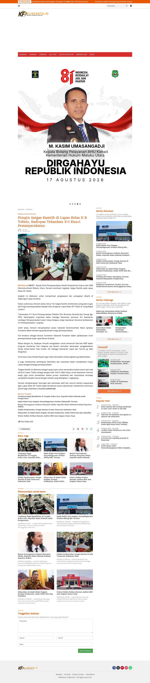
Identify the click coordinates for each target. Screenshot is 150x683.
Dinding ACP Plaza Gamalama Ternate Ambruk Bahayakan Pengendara (112, 278)
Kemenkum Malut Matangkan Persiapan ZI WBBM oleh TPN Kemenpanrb (103, 330)
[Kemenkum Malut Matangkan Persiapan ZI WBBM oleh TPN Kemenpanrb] (104, 321)
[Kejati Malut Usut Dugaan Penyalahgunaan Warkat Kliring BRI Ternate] (55, 444)
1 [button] (70, 204)
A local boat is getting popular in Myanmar (114, 439)
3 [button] (75, 204)
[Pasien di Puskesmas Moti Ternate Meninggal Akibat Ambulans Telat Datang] (103, 383)
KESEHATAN (81, 54)
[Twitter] (118, 668)
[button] (127, 5)
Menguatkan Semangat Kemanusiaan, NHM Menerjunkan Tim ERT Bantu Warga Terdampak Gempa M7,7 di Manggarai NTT (124, 330)
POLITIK (52, 54)
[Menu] (19, 6)
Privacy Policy (78, 674)
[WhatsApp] (130, 668)
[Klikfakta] (33, 14)
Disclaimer (90, 674)
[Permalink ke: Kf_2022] (19, 230)
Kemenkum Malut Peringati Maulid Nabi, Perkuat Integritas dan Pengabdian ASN (94, 2)
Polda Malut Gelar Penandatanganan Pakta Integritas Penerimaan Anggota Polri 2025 (116, 447)
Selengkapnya (113, 292)
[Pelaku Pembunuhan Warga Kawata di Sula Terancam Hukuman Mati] (29, 468)
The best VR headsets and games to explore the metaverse (116, 415)
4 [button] (77, 204)
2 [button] (72, 204)
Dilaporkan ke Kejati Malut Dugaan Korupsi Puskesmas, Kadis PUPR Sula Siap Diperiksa (54, 413)
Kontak (67, 674)
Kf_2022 (25, 230)
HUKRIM (32, 54)
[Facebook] (114, 668)
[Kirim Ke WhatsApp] (91, 429)
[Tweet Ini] (78, 429)
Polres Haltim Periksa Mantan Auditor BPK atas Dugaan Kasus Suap (46, 416)
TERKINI (42, 54)
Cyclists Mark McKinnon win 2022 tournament (115, 431)
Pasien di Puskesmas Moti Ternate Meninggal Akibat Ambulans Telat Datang (119, 382)
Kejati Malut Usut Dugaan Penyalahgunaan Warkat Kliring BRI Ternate (47, 402)
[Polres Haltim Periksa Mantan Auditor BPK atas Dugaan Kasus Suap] (81, 468)
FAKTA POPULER (66, 54)
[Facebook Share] (73, 429)
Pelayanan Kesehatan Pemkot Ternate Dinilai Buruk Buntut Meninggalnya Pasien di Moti (114, 285)
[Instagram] (126, 668)
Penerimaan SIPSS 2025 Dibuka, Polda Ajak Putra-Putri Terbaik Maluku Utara (114, 423)
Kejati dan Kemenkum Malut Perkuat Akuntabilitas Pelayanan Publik (111, 312)
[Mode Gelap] (131, 6)
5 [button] (80, 204)
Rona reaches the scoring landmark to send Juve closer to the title (116, 408)
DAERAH (23, 54)
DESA (92, 54)
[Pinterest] (122, 668)
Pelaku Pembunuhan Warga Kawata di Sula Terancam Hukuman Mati (47, 410)
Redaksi (59, 674)
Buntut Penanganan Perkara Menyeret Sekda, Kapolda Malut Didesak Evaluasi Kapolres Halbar (55, 406)
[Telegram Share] (87, 429)
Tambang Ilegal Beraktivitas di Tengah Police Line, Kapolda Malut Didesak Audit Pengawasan (51, 397)
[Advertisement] (75, 35)
